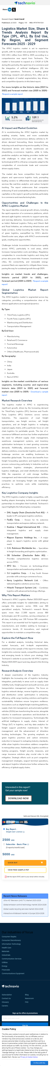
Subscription (7, 995)
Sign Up (25, 1025)
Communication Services (11, 959)
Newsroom (30, 998)
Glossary (5, 1002)
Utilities (5, 962)
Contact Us (6, 998)
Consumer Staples (9, 937)
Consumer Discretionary (11, 940)
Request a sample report (12, 94)
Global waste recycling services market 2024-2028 (23, 909)
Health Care (6, 948)
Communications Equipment (13, 973)
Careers (5, 1006)
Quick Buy (13, 863)
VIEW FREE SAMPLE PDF (18, 870)
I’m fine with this (39, 1063)
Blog (27, 995)
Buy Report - (14, 830)
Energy (4, 966)
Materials (5, 951)
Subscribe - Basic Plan (16, 844)
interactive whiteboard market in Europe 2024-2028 (23, 913)
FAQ (27, 1002)
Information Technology (11, 944)
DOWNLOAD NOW (18, 798)
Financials (6, 970)
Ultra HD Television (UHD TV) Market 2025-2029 (22, 900)
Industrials (6, 955)
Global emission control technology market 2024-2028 (24, 905)
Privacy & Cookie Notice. (29, 1057)
